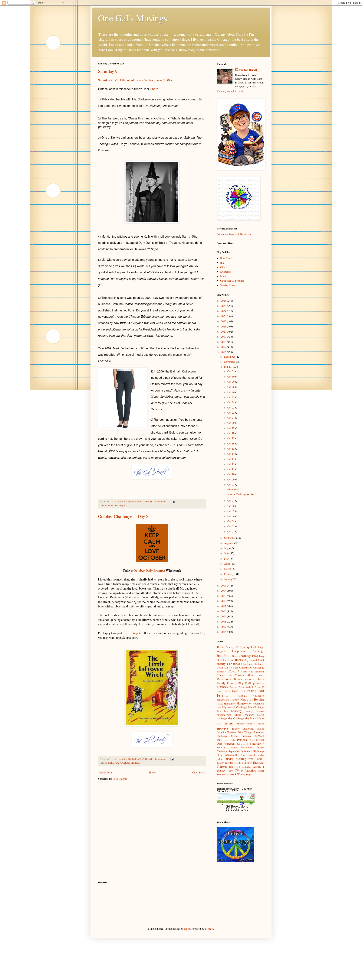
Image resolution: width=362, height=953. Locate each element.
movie (261, 723)
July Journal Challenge (234, 707)
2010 (224, 611)
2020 (224, 331)
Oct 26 (231, 392)
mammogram (224, 715)
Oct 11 (231, 469)
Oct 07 (231, 500)
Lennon (260, 711)
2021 (224, 326)
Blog (255, 656)
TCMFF (259, 759)
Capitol (253, 660)
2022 (224, 321)
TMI (231, 766)
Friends (223, 695)
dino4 (187, 928)
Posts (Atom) (120, 778)
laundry (249, 711)
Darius (261, 675)
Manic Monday (244, 715)
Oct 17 (231, 438)
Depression (224, 679)
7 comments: (161, 501)
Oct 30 (231, 376)
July (226, 548)
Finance (260, 683)
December (230, 356)
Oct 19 (231, 428)
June (227, 553)
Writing (241, 774)
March (228, 569)
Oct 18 (231, 433)
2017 (224, 347)
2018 (224, 342)
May (227, 558)
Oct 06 (231, 506)
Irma (219, 707)
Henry (244, 699)
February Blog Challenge (241, 683)
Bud (222, 263)
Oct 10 (231, 474)
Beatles (236, 656)
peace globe (229, 740)
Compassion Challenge (251, 667)
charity (221, 664)
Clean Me (222, 667)
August (228, 543)
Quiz (219, 743)
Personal (242, 739)
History (220, 703)
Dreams (238, 679)
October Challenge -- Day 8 (123, 516)
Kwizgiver (225, 271)
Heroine (259, 699)
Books (110, 762)
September (230, 538)
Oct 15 (231, 448)
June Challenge (256, 707)
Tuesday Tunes (225, 770)
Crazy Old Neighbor (253, 671)
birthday (246, 656)
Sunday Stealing (235, 758)
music (236, 728)
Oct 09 (231, 479)
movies (223, 728)
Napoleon (232, 732)
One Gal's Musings (132, 18)
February (229, 574)
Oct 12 (231, 464)
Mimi (223, 276)
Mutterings (248, 728)
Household (258, 703)
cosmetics (222, 671)
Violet (261, 770)
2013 (224, 596)
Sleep (219, 755)
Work (232, 774)
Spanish (251, 755)
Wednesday (223, 774)
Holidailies (229, 703)
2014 (224, 590)
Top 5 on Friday (242, 766)
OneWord (259, 736)
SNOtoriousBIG (231, 755)
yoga (248, 774)
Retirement (229, 743)
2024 (224, 311)
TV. (242, 770)
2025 (224, 306)
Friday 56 (259, 687)
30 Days (240, 647)
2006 (224, 632)
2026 (224, 300)
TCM (250, 759)
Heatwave (235, 699)
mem (219, 723)
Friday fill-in (223, 690)
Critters (221, 675)
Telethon (238, 762)
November (230, 361)
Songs (243, 755)
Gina (222, 267)
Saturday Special (227, 747)
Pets (251, 740)
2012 (224, 601)
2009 (224, 616)
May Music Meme (254, 718)
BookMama (226, 258)
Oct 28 (231, 387)
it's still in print (132, 633)
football (249, 687)
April (227, 563)
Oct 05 (231, 511)
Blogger (209, 928)
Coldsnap (233, 667)
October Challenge (131, 762)
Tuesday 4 (258, 766)
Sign (262, 751)
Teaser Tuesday (225, 762)
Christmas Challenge (252, 664)
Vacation (250, 770)
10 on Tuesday (225, 647)
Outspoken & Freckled (232, 280)
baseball (224, 655)
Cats (261, 660)
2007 (224, 627)
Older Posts (198, 772)
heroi (251, 699)
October (228, 367)
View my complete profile (231, 91)
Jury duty (222, 711)
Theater (247, 762)
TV (237, 770)
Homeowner (244, 703)
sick (249, 751)
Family (117, 762)
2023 (224, 316)
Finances (222, 687)
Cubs (230, 675)
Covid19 (234, 671)
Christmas (233, 664)
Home (152, 772)
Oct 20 (231, 422)
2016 (224, 352)
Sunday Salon (227, 285)
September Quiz (237, 751)
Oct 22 (231, 412)
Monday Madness (246, 723)
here (155, 89)
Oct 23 (231, 407)
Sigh (256, 751)
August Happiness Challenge (240, 651)
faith (261, 679)
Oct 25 (231, 397)
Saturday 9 (107, 71)
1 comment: (161, 759)
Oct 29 (231, 381)
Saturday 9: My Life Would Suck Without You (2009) (135, 80)
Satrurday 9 (242, 743)
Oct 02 (231, 526)
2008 (224, 621)
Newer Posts (105, 772)
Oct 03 (231, 521)
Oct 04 (231, 516)
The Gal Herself (248, 70)
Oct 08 (231, 484)
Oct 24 (231, 402)
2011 (224, 606)
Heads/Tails (223, 699)
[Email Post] (172, 501)
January (228, 579)
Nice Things (245, 732)
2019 (224, 336)
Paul (219, 739)
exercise (250, 679)
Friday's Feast (255, 690)
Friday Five (238, 690)
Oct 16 (231, 443)
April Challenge (255, 647)
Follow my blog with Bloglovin (234, 234)
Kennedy (236, 711)
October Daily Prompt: (149, 570)
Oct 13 (231, 459)
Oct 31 (231, 371)
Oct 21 (231, 417)
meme (110, 505)
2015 (224, 585)
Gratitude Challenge (250, 696)
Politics (259, 739)
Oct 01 (231, 531)
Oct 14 (231, 453)
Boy (246, 660)
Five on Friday (236, 687)
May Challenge (236, 718)
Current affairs (245, 675)
